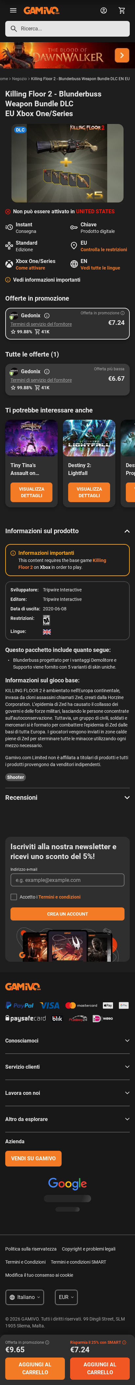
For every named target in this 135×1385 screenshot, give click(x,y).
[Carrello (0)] (122, 10)
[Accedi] (103, 10)
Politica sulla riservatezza (31, 1249)
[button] (67, 324)
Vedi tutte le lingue (100, 268)
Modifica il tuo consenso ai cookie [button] (39, 1275)
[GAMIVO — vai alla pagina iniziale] (41, 10)
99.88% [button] (24, 331)
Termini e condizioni (59, 897)
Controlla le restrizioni (104, 249)
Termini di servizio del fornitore (41, 324)
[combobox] (67, 29)
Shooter (15, 777)
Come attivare (30, 268)
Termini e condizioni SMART (78, 1262)
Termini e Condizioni (25, 1262)
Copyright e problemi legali (88, 1249)
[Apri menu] (13, 10)
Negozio (19, 79)
